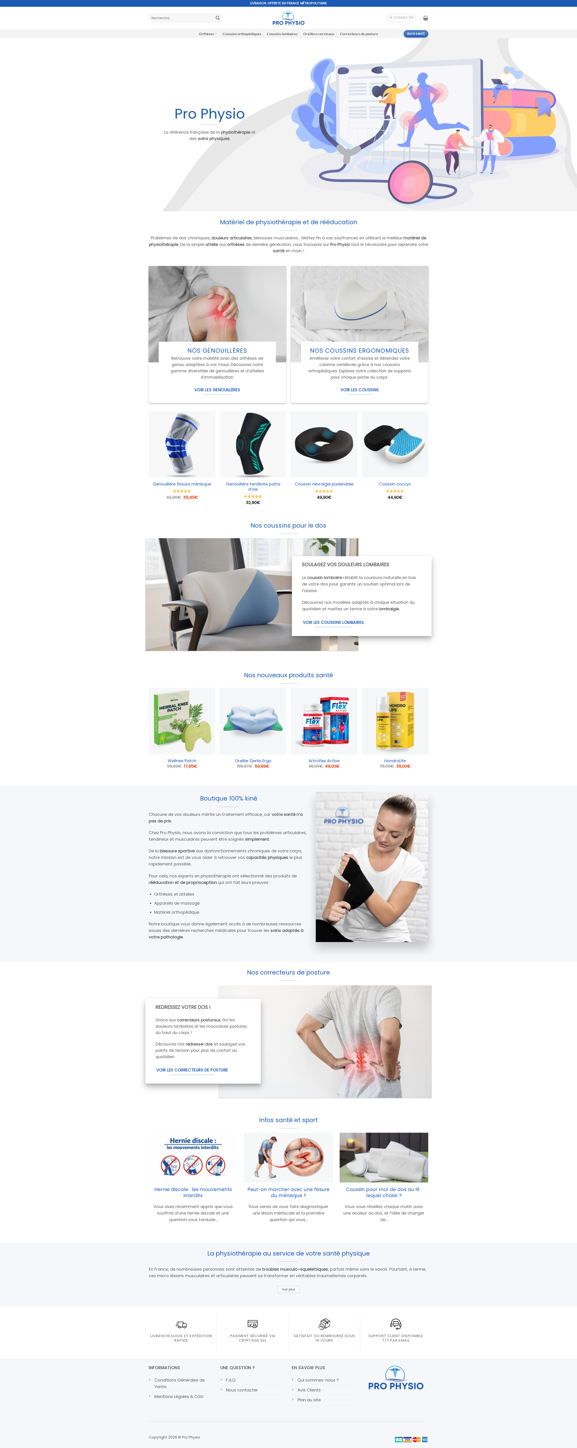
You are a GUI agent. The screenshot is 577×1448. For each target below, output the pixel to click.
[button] (401, 18)
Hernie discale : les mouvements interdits (193, 1192)
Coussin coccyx (395, 484)
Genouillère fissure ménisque (182, 484)
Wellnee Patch (182, 761)
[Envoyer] (217, 18)
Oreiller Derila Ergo (253, 761)
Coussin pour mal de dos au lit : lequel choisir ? (384, 1192)
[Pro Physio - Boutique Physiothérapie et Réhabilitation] (288, 18)
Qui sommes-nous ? (318, 1380)
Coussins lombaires (282, 34)
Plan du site (309, 1400)
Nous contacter (242, 1390)
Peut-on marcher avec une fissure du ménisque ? (288, 1192)
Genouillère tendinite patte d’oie (253, 486)
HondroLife (395, 761)
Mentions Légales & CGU (179, 1396)
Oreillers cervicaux (318, 34)
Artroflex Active (324, 761)
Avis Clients (309, 1390)
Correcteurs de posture (359, 34)
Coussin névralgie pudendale (324, 484)
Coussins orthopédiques (242, 34)
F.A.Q (231, 1380)
